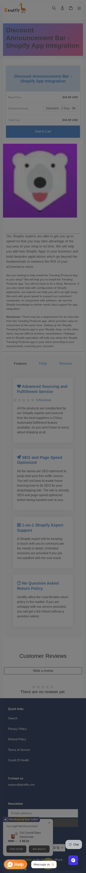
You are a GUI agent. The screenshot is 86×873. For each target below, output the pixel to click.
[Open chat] (73, 860)
